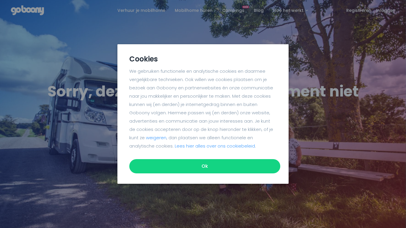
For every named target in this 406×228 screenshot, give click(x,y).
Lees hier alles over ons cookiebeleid (215, 146)
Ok (205, 166)
